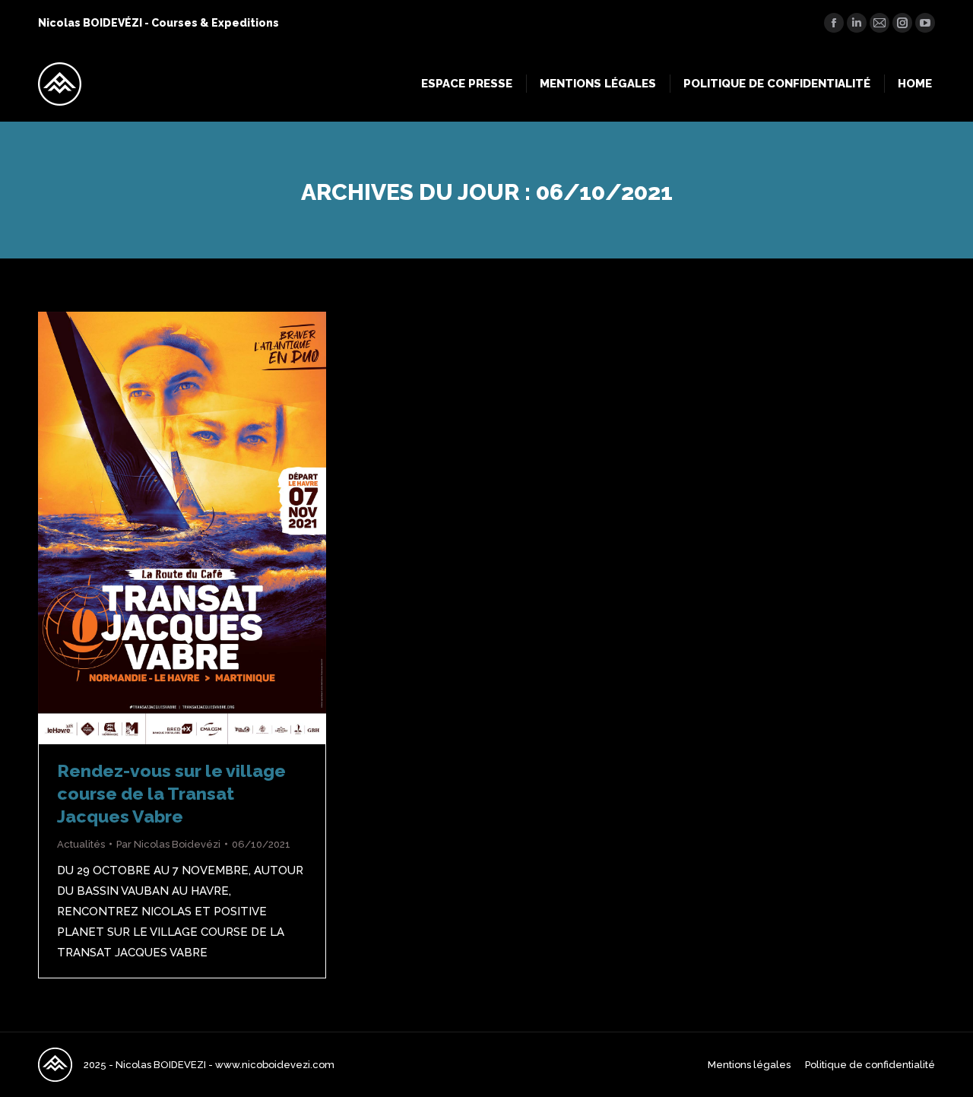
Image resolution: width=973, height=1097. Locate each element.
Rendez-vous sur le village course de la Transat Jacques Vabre (171, 793)
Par (168, 844)
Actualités (81, 844)
